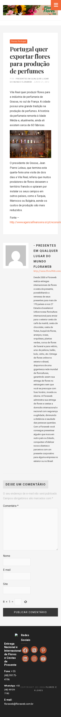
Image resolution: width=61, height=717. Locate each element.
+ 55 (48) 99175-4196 (10, 675)
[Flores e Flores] (30, 10)
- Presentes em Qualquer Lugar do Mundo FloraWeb (46, 256)
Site (5, 584)
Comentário (10, 505)
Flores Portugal (18, 41)
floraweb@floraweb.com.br (18, 703)
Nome (6, 555)
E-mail (7, 569)
